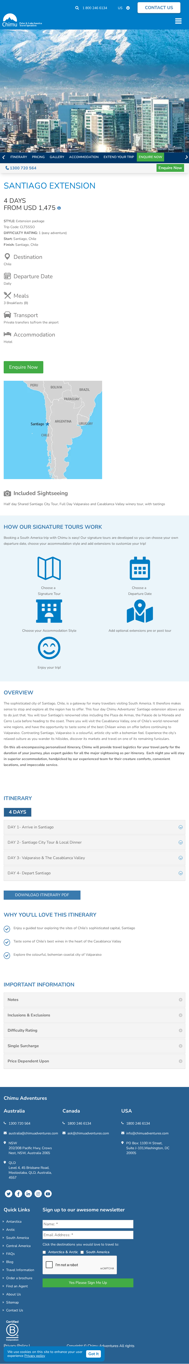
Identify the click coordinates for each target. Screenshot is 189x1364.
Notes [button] (13, 999)
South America (17, 1237)
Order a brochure (19, 1278)
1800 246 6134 (79, 1123)
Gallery (57, 157)
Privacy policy (34, 1355)
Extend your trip (119, 157)
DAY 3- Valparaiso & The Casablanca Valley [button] (46, 858)
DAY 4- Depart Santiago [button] (29, 873)
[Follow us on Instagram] (38, 1193)
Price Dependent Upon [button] (28, 1061)
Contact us (159, 8)
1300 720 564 (22, 168)
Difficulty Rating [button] (22, 1030)
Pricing (38, 157)
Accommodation (84, 157)
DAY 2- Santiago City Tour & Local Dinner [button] (45, 842)
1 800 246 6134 (94, 8)
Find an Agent (17, 1286)
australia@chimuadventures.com (33, 1133)
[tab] (94, 827)
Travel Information (20, 1270)
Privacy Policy (16, 1346)
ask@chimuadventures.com (88, 1133)
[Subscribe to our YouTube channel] (48, 1193)
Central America (18, 1246)
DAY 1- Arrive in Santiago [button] (31, 827)
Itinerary (18, 157)
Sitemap (12, 1302)
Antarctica (13, 1221)
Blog (9, 1262)
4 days (17, 812)
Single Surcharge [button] (23, 1046)
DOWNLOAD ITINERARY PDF (42, 895)
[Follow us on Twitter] (8, 1193)
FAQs (10, 1253)
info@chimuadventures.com (147, 1133)
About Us (13, 1294)
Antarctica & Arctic (63, 1252)
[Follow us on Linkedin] (28, 1193)
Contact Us (14, 1310)
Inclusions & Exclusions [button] (29, 1015)
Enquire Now (150, 157)
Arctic (10, 1229)
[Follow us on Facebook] (18, 1193)
